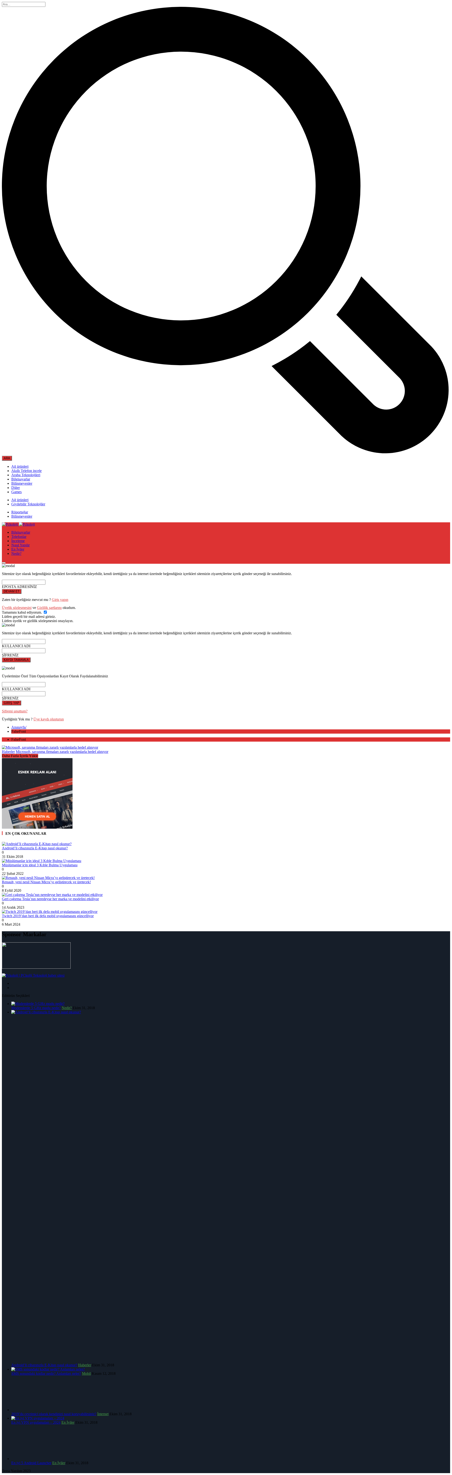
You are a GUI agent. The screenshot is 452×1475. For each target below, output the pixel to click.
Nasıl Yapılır (20, 545)
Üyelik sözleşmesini (17, 608)
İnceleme (18, 541)
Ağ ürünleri (19, 466)
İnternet (103, 1414)
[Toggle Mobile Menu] (4, 563)
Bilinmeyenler (21, 483)
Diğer (15, 488)
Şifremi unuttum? (15, 711)
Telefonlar (18, 537)
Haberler (8, 752)
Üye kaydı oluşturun (48, 719)
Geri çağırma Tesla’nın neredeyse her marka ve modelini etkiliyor (50, 899)
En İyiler (17, 549)
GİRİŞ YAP (11, 703)
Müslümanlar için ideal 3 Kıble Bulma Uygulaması (39, 865)
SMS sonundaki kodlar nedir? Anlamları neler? (46, 1373)
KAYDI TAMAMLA (16, 660)
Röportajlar (19, 512)
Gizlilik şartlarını (49, 608)
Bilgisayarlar (20, 479)
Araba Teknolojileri (25, 475)
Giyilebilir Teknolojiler (28, 504)
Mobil (86, 1373)
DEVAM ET (12, 591)
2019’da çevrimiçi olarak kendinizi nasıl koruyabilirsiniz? (53, 1414)
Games (16, 492)
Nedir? (16, 554)
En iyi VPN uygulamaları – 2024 (36, 1422)
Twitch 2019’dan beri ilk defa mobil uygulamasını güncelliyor (48, 916)
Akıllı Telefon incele (26, 471)
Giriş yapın (60, 600)
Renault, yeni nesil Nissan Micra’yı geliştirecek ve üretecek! (46, 882)
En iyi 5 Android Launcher (31, 1463)
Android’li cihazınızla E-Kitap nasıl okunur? (35, 848)
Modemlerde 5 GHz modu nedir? (36, 1008)
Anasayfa (18, 727)
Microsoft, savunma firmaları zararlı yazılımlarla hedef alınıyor (62, 752)
